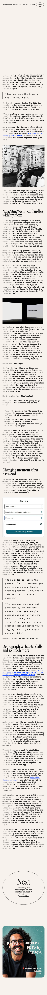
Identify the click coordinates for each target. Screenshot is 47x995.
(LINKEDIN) (37, 971)
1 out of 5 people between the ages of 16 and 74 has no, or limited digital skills (23, 672)
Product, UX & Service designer (24, 4)
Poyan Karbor (7, 4)
